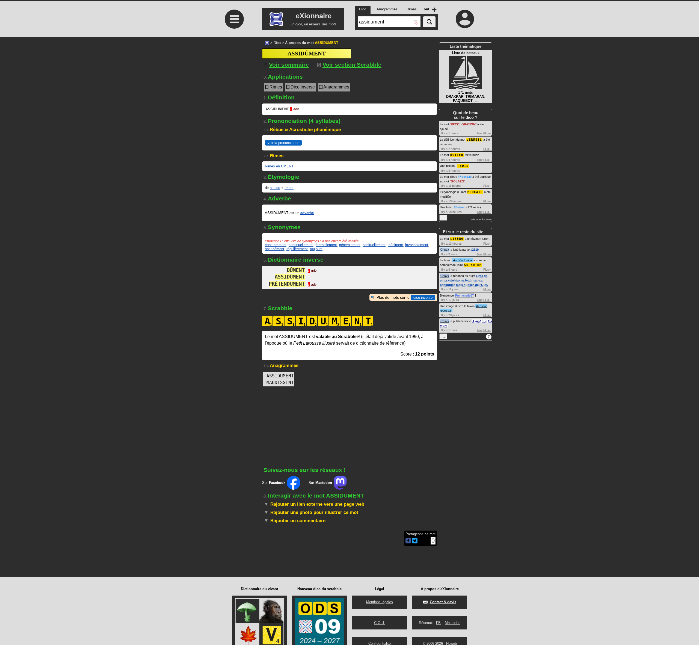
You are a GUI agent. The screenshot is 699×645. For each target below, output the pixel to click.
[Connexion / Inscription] (465, 19)
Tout (479, 133)
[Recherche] (429, 21)
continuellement (301, 245)
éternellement (326, 245)
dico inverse (423, 297)
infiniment (395, 245)
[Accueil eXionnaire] (267, 42)
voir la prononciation (283, 143)
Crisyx (444, 249)
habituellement (374, 245)
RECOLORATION (463, 124)
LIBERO (456, 239)
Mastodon (452, 623)
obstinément (274, 249)
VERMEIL (474, 139)
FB (438, 623)
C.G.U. (379, 623)
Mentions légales (379, 602)
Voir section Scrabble (351, 64)
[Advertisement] (233, 181)
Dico (277, 43)
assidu (275, 188)
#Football (465, 176)
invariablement (416, 245)
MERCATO (475, 192)
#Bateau (460, 207)
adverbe (307, 213)
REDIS (463, 166)
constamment (275, 245)
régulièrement (297, 249)
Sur (273, 483)
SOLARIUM (473, 265)
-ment (289, 188)
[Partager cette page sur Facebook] (408, 541)
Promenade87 (464, 295)
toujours (316, 249)
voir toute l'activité (481, 219)
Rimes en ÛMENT (279, 166)
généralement (349, 245)
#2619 (474, 249)
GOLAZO (457, 181)
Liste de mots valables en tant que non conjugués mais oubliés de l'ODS (464, 280)
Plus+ (487, 133)
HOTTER (456, 155)
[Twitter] (414, 542)
